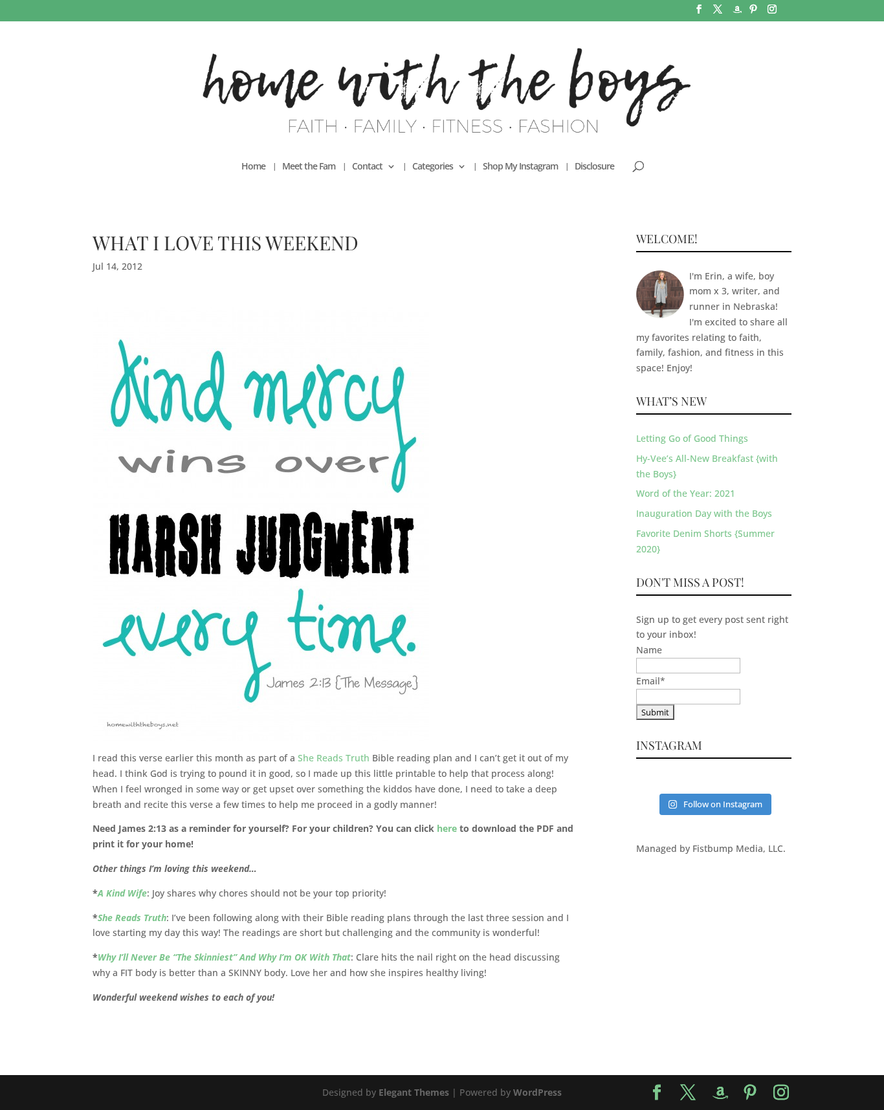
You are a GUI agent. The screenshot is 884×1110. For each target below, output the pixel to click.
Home (253, 167)
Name (649, 650)
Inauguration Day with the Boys (704, 513)
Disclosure (594, 167)
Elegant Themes (414, 1092)
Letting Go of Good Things (692, 438)
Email (650, 681)
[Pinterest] (753, 13)
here (447, 828)
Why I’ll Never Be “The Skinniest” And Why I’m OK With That (224, 957)
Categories (432, 167)
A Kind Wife (122, 893)
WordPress (537, 1092)
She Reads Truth (334, 758)
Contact (367, 167)
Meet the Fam (308, 167)
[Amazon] (737, 13)
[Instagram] (772, 13)
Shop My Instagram (520, 167)
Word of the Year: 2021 (685, 493)
